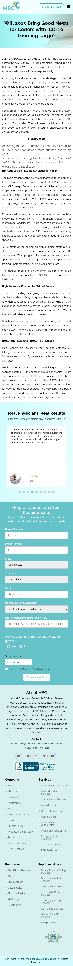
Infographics (14, 905)
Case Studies (15, 887)
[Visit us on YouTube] (52, 756)
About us (12, 791)
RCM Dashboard (50, 850)
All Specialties (49, 922)
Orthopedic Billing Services (51, 893)
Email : (36, 743)
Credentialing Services (53, 799)
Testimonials (14, 803)
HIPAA (11, 820)
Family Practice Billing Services (53, 871)
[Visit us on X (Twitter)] (35, 756)
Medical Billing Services (54, 785)
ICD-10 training (37, 376)
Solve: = (13, 656)
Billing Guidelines (17, 893)
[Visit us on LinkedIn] (44, 756)
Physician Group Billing (54, 831)
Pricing (11, 837)
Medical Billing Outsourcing (49, 823)
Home (11, 785)
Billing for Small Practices (50, 837)
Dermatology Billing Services (52, 879)
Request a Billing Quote (21, 832)
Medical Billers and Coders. (41, 959)
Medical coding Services (49, 792)
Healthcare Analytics (19, 814)
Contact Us (14, 797)
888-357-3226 (53, 6)
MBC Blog (13, 899)
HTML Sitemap (16, 849)
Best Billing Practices (19, 870)
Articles (12, 876)
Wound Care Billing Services (51, 915)
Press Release (15, 882)
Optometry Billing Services (51, 901)
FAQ (10, 808)
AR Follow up (48, 805)
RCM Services (48, 817)
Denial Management (52, 811)
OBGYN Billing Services (54, 886)
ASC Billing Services (52, 909)
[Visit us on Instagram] (27, 756)
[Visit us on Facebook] (18, 756)
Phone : (36, 747)
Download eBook (17, 843)
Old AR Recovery (50, 844)
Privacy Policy (15, 826)
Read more (49, 669)
